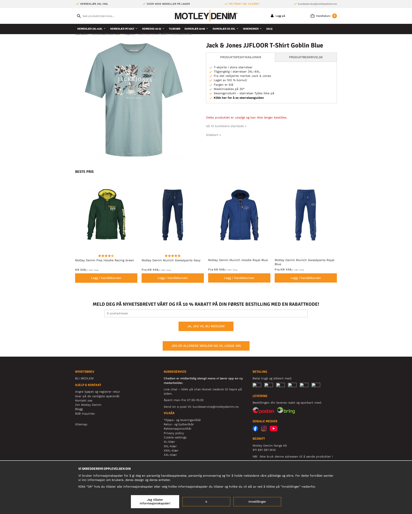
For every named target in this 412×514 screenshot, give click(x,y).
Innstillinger (257, 501)
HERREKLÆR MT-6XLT (122, 28)
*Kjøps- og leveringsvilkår (182, 420)
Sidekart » (213, 135)
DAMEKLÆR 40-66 (195, 28)
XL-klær (169, 441)
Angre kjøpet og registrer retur (97, 391)
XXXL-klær (171, 450)
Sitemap (81, 424)
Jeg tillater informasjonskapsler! (155, 501)
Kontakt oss (83, 400)
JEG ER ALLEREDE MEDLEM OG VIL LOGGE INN (206, 345)
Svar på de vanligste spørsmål (97, 396)
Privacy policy (174, 433)
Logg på (280, 15)
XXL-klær (170, 446)
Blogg (79, 409)
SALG (269, 28)
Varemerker (251, 28)
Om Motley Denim (88, 404)
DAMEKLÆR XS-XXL (224, 28)
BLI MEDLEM (84, 378)
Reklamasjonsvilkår (178, 428)
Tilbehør (174, 28)
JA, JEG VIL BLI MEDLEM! (206, 326)
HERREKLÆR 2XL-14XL (89, 28)
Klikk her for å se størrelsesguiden (239, 97)
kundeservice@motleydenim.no (317, 3)
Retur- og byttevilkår (179, 424)
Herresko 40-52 (151, 28)
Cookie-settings (175, 437)
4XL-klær (170, 454)
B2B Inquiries (85, 413)
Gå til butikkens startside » (226, 126)
